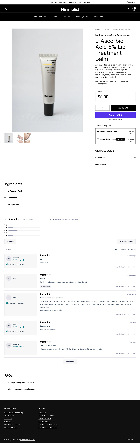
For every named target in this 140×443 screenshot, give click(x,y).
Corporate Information (47, 427)
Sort (116, 249)
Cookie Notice (44, 421)
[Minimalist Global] (70, 9)
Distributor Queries (12, 424)
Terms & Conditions (46, 415)
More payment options (115, 119)
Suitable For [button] (100, 158)
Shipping (8, 418)
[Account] (128, 9)
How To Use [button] (100, 164)
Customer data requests (48, 424)
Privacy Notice (44, 418)
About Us (42, 412)
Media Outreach (11, 427)
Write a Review (129, 242)
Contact (7, 421)
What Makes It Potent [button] (104, 151)
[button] (5, 9)
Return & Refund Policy (13, 412)
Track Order (9, 415)
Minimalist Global (27, 439)
